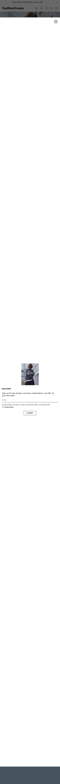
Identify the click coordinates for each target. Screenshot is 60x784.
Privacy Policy (9, 407)
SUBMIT (30, 413)
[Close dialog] (55, 21)
